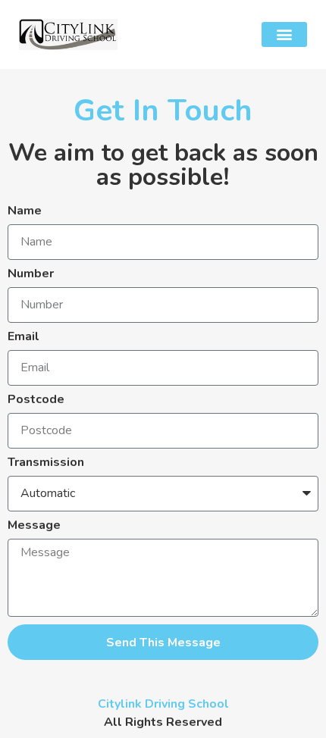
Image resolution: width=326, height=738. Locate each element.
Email (23, 337)
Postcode (36, 400)
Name (25, 212)
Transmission (46, 463)
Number (31, 274)
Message (34, 526)
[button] (284, 34)
